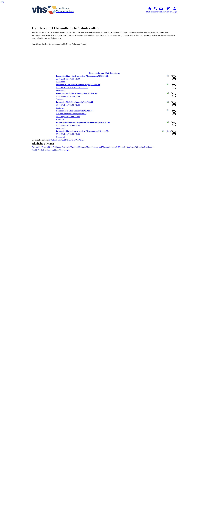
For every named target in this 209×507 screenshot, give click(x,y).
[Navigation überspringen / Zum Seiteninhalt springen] (2, 2)
